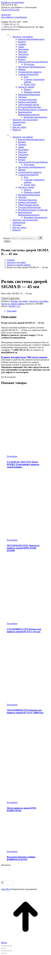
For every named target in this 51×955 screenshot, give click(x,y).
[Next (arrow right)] (5, 953)
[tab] (28, 311)
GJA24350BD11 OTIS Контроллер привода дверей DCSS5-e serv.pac (24, 630)
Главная (10, 260)
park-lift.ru (6, 889)
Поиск (7, 241)
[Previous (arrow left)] (2, 953)
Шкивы (22, 69)
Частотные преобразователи (31, 67)
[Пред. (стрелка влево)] (2, 948)
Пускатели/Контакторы (29, 107)
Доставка (16, 124)
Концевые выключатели (35, 117)
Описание (12, 311)
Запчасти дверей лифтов (18, 265)
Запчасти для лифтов (22, 36)
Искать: (7, 238)
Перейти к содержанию (12, 2)
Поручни (22, 52)
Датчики (22, 97)
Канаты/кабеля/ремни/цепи (31, 39)
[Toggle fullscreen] (8, 950)
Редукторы (29, 64)
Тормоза (22, 44)
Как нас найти (19, 127)
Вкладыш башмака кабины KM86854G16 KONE (21, 858)
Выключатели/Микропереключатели (29, 113)
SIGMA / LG (14, 306)
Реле (26, 77)
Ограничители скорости (30, 72)
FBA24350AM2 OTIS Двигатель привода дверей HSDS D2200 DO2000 (23, 548)
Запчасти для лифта (16, 262)
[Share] (5, 950)
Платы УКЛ (29, 84)
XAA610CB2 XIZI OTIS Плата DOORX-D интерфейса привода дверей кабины (23, 464)
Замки (21, 47)
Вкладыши (23, 49)
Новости (16, 129)
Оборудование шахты (28, 104)
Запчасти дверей (26, 87)
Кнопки (22, 42)
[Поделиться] (5, 945)
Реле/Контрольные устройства (32, 109)
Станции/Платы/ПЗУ (28, 74)
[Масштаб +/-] (11, 945)
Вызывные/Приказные (29, 94)
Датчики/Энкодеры (27, 99)
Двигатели (23, 54)
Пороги (27, 89)
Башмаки (22, 57)
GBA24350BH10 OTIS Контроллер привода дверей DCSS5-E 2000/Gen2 (25, 711)
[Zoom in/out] (11, 950)
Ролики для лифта (19, 301)
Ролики (21, 59)
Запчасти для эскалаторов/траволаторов (25, 120)
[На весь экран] (8, 945)
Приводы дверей (32, 92)
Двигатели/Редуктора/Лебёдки (33, 62)
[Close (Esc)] (2, 950)
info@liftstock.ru (12, 29)
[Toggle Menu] (8, 34)
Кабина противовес (27, 102)
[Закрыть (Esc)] (2, 945)
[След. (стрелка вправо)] (5, 948)
